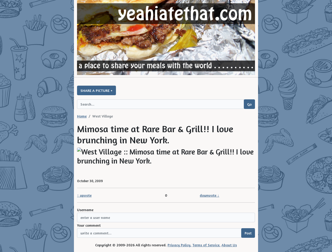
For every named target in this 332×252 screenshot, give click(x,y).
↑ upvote (84, 195)
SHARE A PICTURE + (96, 90)
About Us (229, 245)
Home (82, 116)
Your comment (89, 225)
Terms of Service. (206, 245)
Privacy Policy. (179, 245)
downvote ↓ (209, 195)
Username (85, 209)
